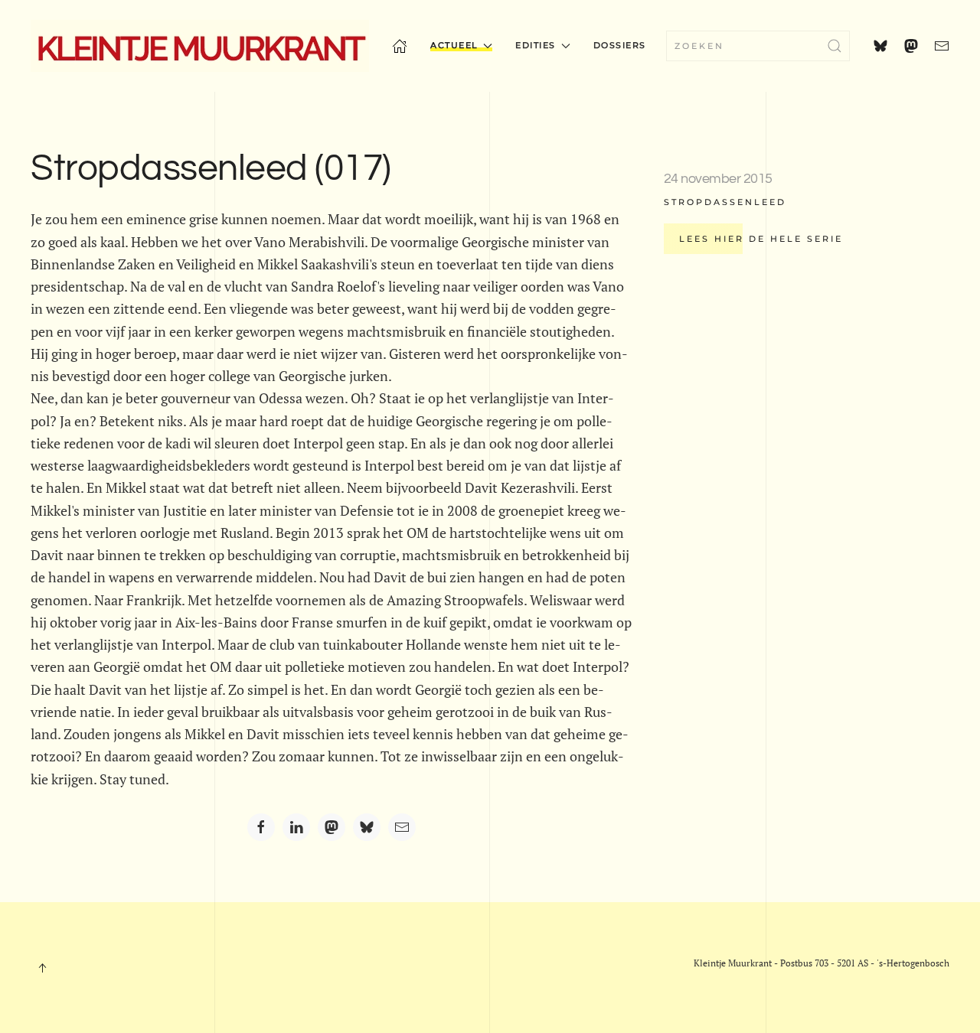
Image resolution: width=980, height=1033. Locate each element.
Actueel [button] (454, 45)
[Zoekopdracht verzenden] (834, 46)
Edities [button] (535, 45)
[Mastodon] (331, 827)
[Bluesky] (367, 827)
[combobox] (758, 46)
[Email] (402, 827)
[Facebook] (261, 827)
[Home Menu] (399, 46)
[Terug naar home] (200, 46)
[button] (42, 967)
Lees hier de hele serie (761, 238)
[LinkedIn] (296, 827)
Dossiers (619, 45)
